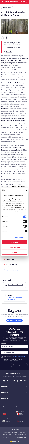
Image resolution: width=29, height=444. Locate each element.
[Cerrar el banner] (26, 190)
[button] (14, 285)
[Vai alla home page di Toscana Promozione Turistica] (21, 421)
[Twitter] (8, 381)
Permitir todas (14, 242)
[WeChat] (25, 381)
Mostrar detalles (19, 237)
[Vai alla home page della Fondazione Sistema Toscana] (7, 421)
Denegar (14, 252)
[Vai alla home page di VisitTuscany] (11, 1)
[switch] (25, 221)
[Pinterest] (17, 381)
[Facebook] (4, 381)
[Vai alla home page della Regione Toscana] (7, 414)
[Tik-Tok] (14, 381)
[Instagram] (11, 381)
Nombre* (3, 343)
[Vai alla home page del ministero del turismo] (20, 414)
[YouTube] (21, 381)
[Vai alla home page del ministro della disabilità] (20, 412)
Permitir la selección (14, 247)
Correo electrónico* (6, 350)
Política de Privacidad (19, 356)
